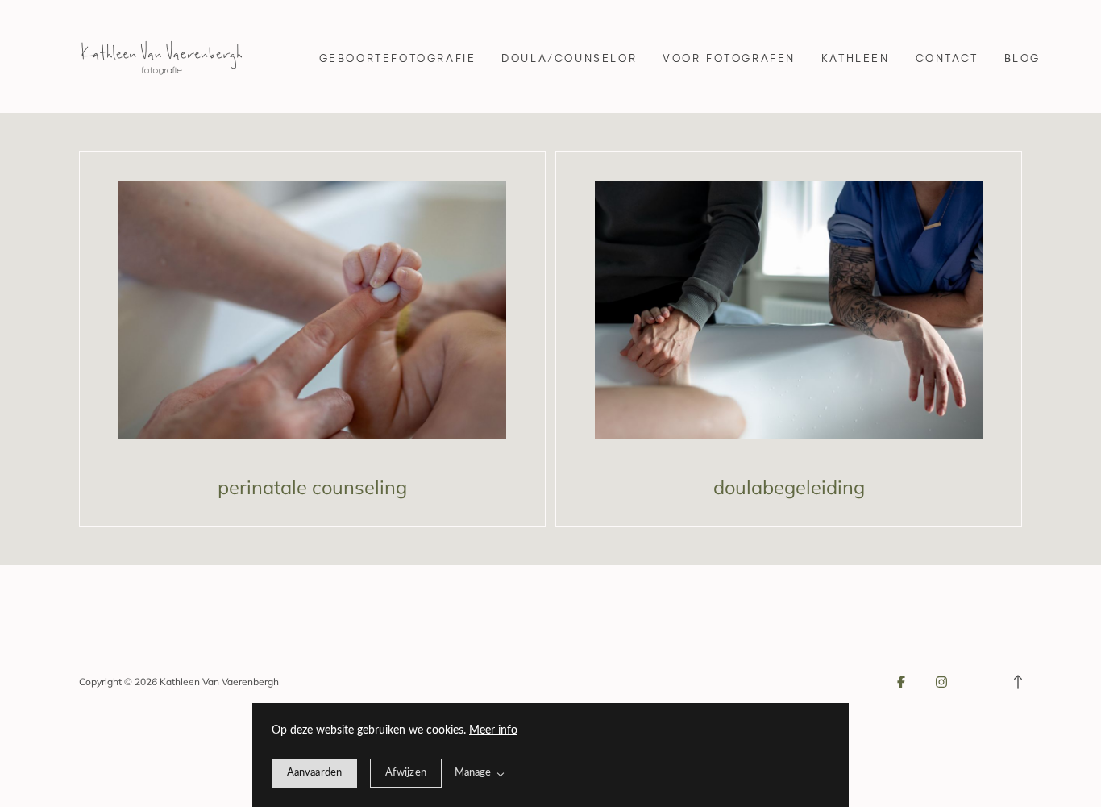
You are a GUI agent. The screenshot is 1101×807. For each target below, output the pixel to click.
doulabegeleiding (789, 487)
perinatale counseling (312, 487)
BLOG (1022, 58)
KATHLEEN (855, 58)
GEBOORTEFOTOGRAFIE (397, 58)
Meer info (493, 730)
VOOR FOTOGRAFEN (729, 58)
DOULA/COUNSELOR (569, 58)
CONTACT (947, 58)
